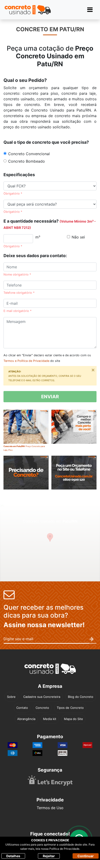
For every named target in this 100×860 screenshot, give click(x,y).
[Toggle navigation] (90, 9)
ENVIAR (50, 396)
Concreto (42, 708)
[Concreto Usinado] (50, 668)
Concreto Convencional (29, 153)
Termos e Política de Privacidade (26, 361)
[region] (50, 541)
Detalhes (13, 856)
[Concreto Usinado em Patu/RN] (74, 430)
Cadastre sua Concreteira (41, 697)
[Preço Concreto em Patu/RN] (74, 476)
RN (58, 64)
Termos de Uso (50, 807)
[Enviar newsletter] (93, 639)
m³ (37, 237)
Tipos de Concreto (70, 708)
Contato (22, 708)
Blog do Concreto (80, 697)
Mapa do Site (73, 719)
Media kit (49, 719)
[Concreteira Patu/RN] (26, 476)
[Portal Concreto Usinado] (27, 10)
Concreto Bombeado (26, 161)
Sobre (11, 697)
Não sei (78, 237)
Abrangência (26, 719)
